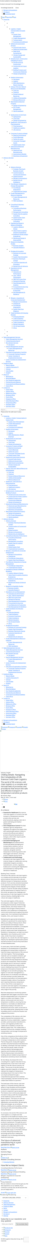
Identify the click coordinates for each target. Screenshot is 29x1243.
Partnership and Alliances (13, 382)
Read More (4, 1170)
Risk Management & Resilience (17, 607)
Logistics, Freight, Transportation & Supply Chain (18, 30)
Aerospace (16, 79)
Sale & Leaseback (18, 111)
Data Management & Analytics (17, 601)
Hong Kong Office (11, 403)
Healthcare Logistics (19, 128)
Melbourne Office (11, 393)
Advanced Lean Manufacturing (17, 506)
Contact (5, 1210)
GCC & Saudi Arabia (19, 326)
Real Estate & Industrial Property (15, 511)
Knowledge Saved (10, 14)
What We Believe (11, 378)
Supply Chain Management (16, 422)
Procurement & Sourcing (20, 287)
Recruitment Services (12, 343)
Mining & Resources (19, 100)
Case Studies (9, 371)
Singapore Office (11, 399)
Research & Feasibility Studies (14, 586)
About (5, 1208)
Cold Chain (16, 118)
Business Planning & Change (16, 631)
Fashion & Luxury (18, 139)
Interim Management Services (15, 346)
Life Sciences (17, 130)
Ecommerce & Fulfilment (20, 42)
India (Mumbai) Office (12, 401)
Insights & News (8, 363)
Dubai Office (9, 389)
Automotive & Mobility (19, 154)
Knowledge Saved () (7, 8)
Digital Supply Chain (19, 145)
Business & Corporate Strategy (17, 627)
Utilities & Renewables (19, 98)
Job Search (6, 12)
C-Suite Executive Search (13, 341)
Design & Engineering (19, 74)
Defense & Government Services (15, 457)
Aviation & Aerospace (17, 77)
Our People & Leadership (13, 380)
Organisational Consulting (16, 549)
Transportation (17, 40)
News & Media (10, 365)
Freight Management (19, 38)
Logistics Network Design (15, 573)
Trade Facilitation (18, 318)
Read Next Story (6, 1147)
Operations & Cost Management (15, 592)
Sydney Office (10, 391)
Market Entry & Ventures (20, 266)
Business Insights (18, 245)
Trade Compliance (18, 322)
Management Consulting (20, 212)
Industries (6, 19)
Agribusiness (17, 117)
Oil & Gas (16, 90)
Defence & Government (20, 49)
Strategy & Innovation (17, 251)
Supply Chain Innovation (20, 257)
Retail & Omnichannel (19, 135)
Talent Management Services (11, 337)
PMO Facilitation (18, 201)
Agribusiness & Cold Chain (18, 115)
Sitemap (5, 1216)
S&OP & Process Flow (19, 279)
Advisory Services (8, 158)
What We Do (9, 376)
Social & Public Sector (19, 47)
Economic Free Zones (19, 320)
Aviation (15, 81)
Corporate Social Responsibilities (15, 384)
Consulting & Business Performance (16, 536)
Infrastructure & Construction (17, 494)
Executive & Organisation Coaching (16, 352)
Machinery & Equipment (20, 156)
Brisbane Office (10, 395)
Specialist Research (19, 247)
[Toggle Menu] (1, 18)
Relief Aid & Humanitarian (15, 463)
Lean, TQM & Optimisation (16, 595)
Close (17, 8)
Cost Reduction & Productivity (17, 605)
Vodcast (8, 369)
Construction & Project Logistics (17, 496)
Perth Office (9, 397)
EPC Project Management (15, 515)
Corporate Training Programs (17, 354)
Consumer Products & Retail (19, 133)
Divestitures (16, 303)
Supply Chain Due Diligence (16, 560)
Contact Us (6, 388)
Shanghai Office (10, 404)
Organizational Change (20, 191)
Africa (15, 328)
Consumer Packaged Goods (16, 453)
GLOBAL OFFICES (12, 1198)
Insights (8, 373)
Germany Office (10, 406)
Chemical (16, 92)
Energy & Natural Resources (16, 476)
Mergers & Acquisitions (10, 10)
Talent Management (9, 1204)
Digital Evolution (18, 176)
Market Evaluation (18, 324)
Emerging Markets (18, 317)
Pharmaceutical (17, 126)
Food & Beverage (18, 137)
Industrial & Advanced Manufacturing (17, 504)
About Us (6, 374)
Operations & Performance (16, 594)
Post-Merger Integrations (15, 558)
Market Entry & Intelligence (16, 534)
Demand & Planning (19, 281)
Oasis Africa (9, 386)
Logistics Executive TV (12, 367)
